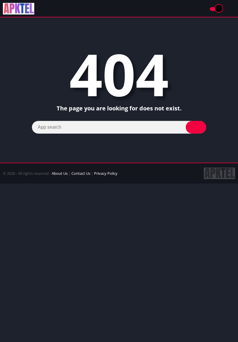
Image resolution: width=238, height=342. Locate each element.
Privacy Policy (106, 173)
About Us (60, 173)
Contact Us (80, 173)
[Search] (196, 127)
